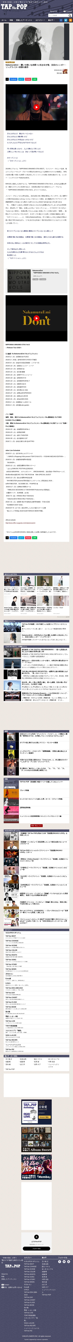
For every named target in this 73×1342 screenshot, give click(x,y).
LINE (34, 79)
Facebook (13, 79)
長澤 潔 (36, 1062)
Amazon (43, 279)
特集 (11, 20)
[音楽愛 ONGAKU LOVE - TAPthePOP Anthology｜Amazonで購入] (36, 1112)
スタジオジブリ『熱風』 (16, 1031)
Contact (69, 11)
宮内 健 (59, 73)
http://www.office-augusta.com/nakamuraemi (20, 523)
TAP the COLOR (13, 951)
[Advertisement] (36, 557)
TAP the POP (10, 1069)
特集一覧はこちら (36, 825)
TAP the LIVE (13, 1022)
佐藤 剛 (8, 1062)
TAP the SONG (16, 960)
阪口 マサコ (38, 1059)
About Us (53, 11)
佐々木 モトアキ (53, 1059)
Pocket (28, 79)
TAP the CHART (15, 998)
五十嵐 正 (9, 1059)
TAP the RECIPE (12, 1040)
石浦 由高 (23, 1059)
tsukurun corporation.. (43, 1339)
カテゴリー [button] (40, 20)
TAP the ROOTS (14, 955)
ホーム (4, 20)
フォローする (36, 1248)
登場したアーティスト (24, 20)
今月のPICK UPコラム (13, 933)
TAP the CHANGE (15, 941)
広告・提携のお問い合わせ (13, 1287)
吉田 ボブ (37, 1064)
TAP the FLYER (16, 1003)
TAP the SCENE (15, 946)
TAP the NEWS (17, 970)
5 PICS (17, 984)
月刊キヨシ (14, 974)
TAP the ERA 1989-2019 (15, 988)
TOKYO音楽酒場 (14, 1026)
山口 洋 (22, 1064)
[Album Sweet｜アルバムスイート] (36, 1139)
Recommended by (61, 616)
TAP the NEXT (15, 936)
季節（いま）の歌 (14, 1017)
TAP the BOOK (16, 1007)
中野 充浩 (51, 1062)
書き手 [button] (50, 20)
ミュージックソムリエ (16, 1045)
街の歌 (15, 1012)
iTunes (36, 279)
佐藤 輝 (22, 1062)
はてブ (21, 79)
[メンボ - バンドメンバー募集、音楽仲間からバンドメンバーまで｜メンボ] (36, 1167)
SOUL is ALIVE (13, 1036)
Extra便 (15, 979)
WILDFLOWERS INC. (30, 1336)
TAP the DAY (13, 993)
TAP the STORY (14, 965)
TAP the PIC (15, 1050)
